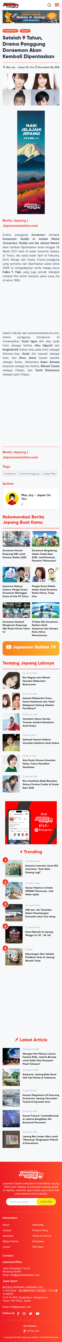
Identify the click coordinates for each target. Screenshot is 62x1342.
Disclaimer (38, 1241)
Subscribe (46, 1202)
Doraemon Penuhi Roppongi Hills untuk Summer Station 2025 (14, 554)
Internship (38, 1224)
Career (6, 1246)
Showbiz (25, 31)
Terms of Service (41, 1235)
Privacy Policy (40, 1230)
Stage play (49, 473)
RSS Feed (37, 1246)
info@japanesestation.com (24, 1274)
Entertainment (10, 31)
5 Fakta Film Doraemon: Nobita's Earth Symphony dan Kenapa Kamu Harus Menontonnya (45, 629)
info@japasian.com (20, 1306)
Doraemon (10, 473)
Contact (7, 1230)
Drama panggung (29, 473)
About (6, 1224)
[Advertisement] (31, 412)
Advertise (8, 1235)
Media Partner (10, 1241)
